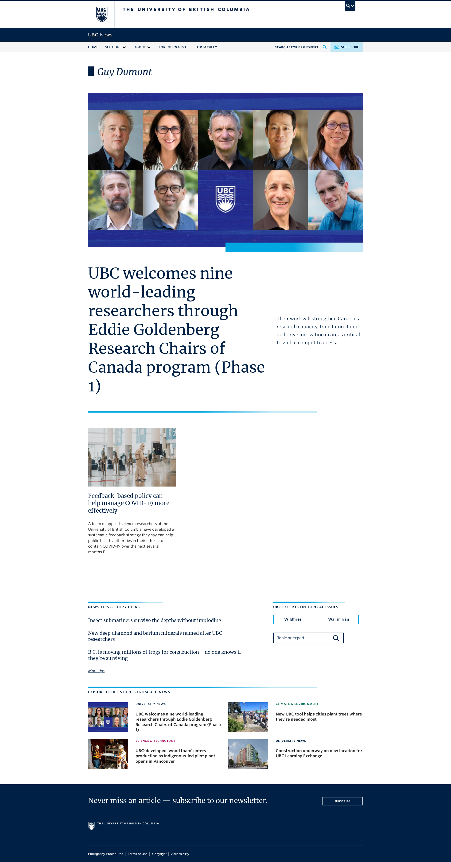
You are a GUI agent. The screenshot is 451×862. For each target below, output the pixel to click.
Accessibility (180, 854)
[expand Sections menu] (124, 47)
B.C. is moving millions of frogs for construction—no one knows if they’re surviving (164, 655)
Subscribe (350, 47)
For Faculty (206, 47)
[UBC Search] (350, 6)
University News (151, 704)
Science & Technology (156, 740)
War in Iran (338, 619)
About (140, 47)
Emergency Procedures (105, 854)
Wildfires (293, 619)
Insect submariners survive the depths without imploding (154, 620)
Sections (113, 47)
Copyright (159, 854)
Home (93, 47)
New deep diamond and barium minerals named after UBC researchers (155, 636)
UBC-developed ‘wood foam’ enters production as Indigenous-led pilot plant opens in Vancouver (175, 756)
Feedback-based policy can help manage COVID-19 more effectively (128, 503)
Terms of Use (138, 854)
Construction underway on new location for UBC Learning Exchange (319, 753)
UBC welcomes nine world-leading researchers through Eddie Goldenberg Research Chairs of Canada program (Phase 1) (176, 330)
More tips (96, 671)
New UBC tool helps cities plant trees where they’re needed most (319, 717)
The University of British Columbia (101, 14)
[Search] (336, 638)
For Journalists (173, 47)
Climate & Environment (297, 704)
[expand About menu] (149, 47)
